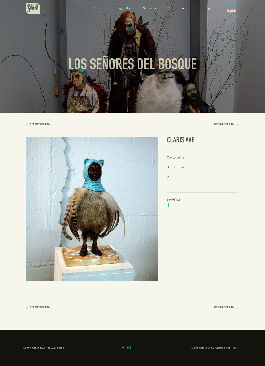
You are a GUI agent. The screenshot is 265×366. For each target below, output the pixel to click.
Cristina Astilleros (226, 347)
